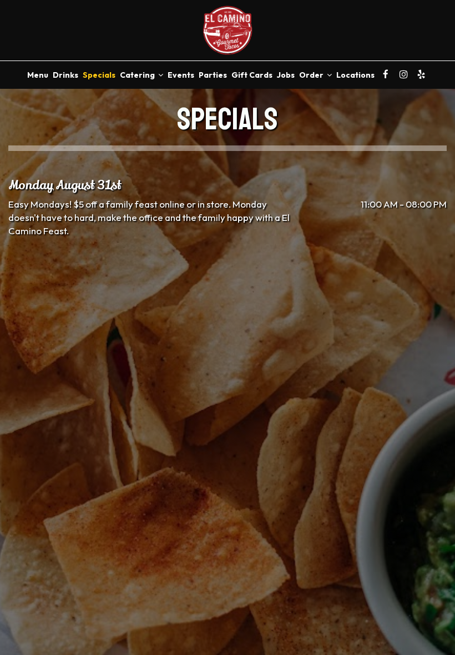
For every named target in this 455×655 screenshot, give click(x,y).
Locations (355, 75)
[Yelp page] (421, 74)
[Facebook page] (386, 74)
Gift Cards (251, 75)
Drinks (65, 75)
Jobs (286, 75)
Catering (138, 75)
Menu (37, 75)
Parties (213, 75)
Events (181, 75)
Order (312, 75)
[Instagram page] (403, 74)
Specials (99, 75)
